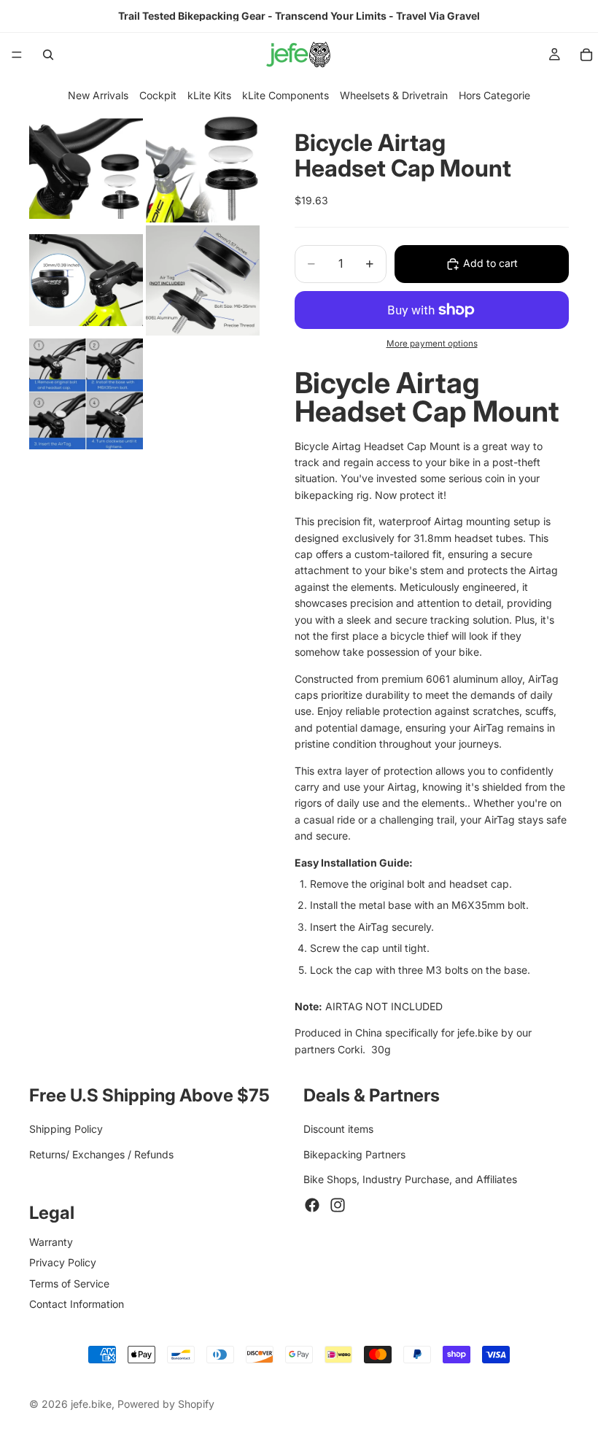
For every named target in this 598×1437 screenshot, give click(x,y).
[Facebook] (312, 1205)
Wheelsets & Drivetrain (394, 95)
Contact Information (76, 1304)
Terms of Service (69, 1283)
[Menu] (17, 54)
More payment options (432, 343)
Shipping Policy (66, 1129)
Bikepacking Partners (354, 1154)
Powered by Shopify (165, 1404)
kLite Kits (209, 95)
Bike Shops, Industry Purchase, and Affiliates (410, 1179)
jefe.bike (91, 1404)
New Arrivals (98, 95)
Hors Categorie (494, 95)
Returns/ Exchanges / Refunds (101, 1154)
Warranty (51, 1242)
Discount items (338, 1129)
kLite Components (285, 95)
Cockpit (157, 95)
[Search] (48, 55)
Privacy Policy (62, 1262)
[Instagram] (337, 1205)
